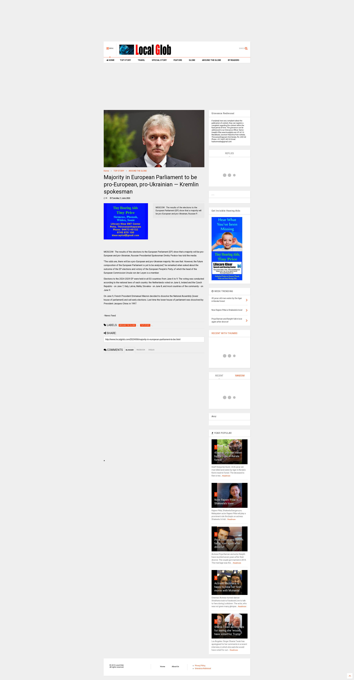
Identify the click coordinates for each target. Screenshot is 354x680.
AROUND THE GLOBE (211, 60)
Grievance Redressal (203, 668)
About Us (175, 667)
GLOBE (192, 60)
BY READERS (233, 60)
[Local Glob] (147, 55)
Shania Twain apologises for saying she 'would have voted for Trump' (229, 630)
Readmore (226, 476)
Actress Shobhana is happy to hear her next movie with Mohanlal (227, 587)
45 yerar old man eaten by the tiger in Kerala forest (228, 456)
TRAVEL (141, 60)
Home (106, 171)
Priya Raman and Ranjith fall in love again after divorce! (228, 543)
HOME (111, 60)
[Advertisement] (177, 22)
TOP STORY (125, 60)
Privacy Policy (200, 666)
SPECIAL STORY (159, 60)
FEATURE (178, 60)
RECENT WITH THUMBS (224, 333)
